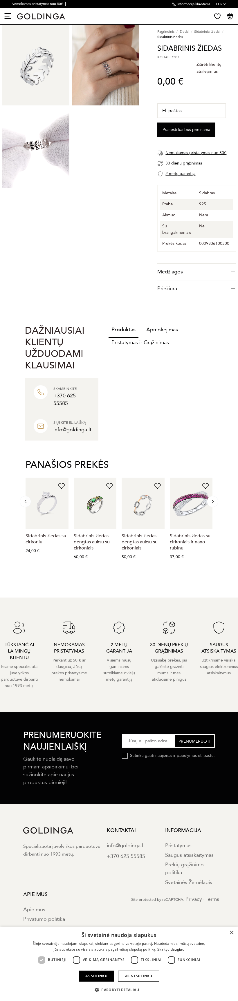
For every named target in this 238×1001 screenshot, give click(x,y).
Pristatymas (178, 845)
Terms (212, 899)
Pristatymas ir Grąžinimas (140, 342)
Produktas (123, 329)
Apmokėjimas (162, 329)
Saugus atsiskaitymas (189, 855)
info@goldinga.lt (126, 845)
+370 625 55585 (126, 856)
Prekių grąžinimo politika (184, 868)
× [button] (231, 933)
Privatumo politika (44, 919)
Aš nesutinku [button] (138, 975)
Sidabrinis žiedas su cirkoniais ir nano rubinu (190, 542)
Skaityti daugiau (170, 949)
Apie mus (34, 909)
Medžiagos (170, 271)
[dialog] (119, 964)
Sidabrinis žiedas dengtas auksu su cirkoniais (92, 542)
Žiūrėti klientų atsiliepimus (208, 68)
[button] (119, 990)
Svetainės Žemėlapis (188, 882)
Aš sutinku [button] (96, 975)
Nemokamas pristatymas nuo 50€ (38, 3)
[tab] (196, 271)
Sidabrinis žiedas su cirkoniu (46, 539)
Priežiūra (167, 288)
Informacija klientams (193, 4)
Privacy (193, 899)
